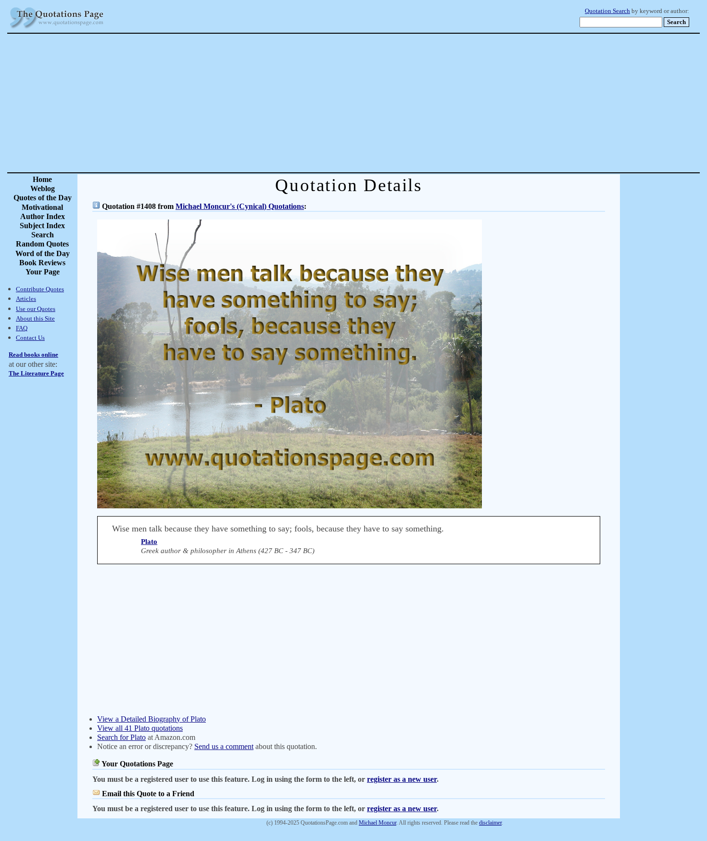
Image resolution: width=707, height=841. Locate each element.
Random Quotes (42, 244)
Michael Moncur (377, 822)
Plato (149, 541)
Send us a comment (223, 746)
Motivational (42, 207)
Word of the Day (42, 253)
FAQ (21, 328)
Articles (26, 298)
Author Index (42, 216)
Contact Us (30, 337)
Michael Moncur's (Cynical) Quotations (240, 206)
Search (42, 235)
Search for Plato (121, 737)
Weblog (42, 188)
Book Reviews (42, 263)
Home (42, 179)
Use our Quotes (35, 308)
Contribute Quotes (40, 289)
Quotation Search (607, 11)
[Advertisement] (387, 103)
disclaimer (490, 822)
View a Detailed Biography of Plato (151, 719)
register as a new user (402, 779)
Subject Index (42, 225)
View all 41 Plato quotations (140, 728)
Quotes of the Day (42, 198)
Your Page (42, 272)
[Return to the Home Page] (57, 29)
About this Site (35, 318)
